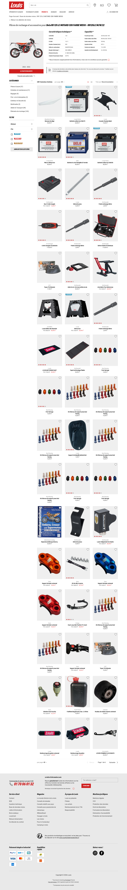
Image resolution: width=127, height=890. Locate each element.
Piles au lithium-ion (49, 162)
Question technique (15, 804)
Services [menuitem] (71, 12)
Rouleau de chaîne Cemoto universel (105, 711)
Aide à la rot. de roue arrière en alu (77, 287)
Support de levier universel (49, 583)
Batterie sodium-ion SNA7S (77, 121)
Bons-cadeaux (13, 813)
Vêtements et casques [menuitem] (16, 12)
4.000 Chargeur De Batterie (49, 245)
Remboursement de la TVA (73, 807)
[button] (88, 5)
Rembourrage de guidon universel (49, 753)
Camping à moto (42, 825)
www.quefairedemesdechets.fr (69, 838)
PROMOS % (18, 138)
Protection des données (100, 804)
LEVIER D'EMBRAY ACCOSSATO (105, 753)
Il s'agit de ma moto (26, 71)
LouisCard (12, 816)
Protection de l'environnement (102, 816)
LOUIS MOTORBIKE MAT (49, 370)
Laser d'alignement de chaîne (105, 542)
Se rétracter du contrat (16, 822)
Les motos (40, 819)
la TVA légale (67, 880)
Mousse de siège (49, 121)
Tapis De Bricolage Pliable (77, 370)
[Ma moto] (102, 5)
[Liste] (91, 82)
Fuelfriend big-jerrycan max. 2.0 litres (77, 711)
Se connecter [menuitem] (113, 12)
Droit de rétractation (99, 807)
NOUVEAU (17, 134)
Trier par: (98, 82)
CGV (94, 801)
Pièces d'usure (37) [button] (17, 86)
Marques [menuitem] (54, 12)
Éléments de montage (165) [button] (20, 111)
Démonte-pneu (77, 204)
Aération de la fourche (49, 711)
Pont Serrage (105, 370)
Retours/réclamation (16, 819)
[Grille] (88, 82)
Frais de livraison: (52, 882)
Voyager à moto (42, 816)
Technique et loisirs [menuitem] (32, 12)
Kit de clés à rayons (77, 583)
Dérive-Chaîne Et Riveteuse (105, 245)
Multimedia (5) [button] (15, 104)
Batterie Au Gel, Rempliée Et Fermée (77, 162)
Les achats (68, 804)
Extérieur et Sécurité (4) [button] (18, 101)
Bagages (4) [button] (15, 94)
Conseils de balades (43, 801)
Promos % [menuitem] (44, 12)
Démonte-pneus (77, 542)
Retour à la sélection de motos (21, 20)
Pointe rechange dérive (105, 204)
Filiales (67, 801)
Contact (11, 798)
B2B (10, 801)
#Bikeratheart (41, 813)
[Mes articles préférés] (109, 5)
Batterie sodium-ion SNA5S (105, 162)
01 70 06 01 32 (24, 784)
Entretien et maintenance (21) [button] (20, 90)
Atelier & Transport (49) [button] (18, 108)
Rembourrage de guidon (77, 753)
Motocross (77, 328)
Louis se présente (70, 798)
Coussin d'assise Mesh (105, 121)
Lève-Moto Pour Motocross (105, 287)
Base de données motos (17, 807)
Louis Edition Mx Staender (49, 328)
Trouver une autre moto (25, 76)
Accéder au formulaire (62, 71)
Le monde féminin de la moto (46, 798)
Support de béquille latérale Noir (77, 455)
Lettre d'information (15, 810)
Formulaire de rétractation (101, 810)
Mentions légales (98, 798)
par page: (58, 82)
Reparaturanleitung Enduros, (49, 542)
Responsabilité (70, 810)
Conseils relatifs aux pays (45, 804)
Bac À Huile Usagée (49, 204)
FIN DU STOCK (18, 143)
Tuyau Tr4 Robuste (49, 287)
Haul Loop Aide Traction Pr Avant (77, 625)
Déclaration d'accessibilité (101, 813)
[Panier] (116, 5)
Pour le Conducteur (43, 822)
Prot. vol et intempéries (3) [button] (19, 97)
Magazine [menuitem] (63, 12)
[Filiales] (95, 5)
